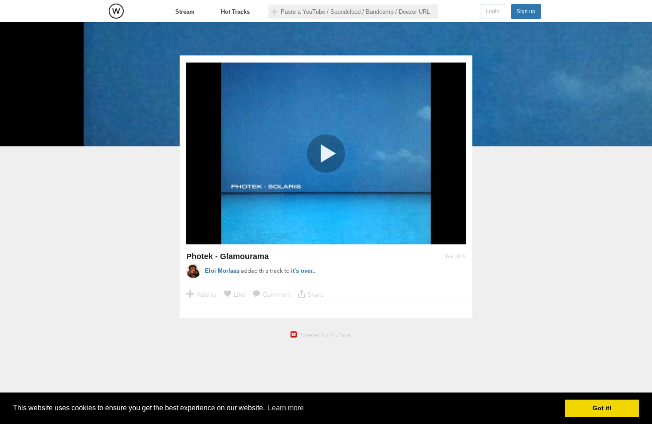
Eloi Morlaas (222, 270)
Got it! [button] (602, 408)
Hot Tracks (235, 11)
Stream (185, 11)
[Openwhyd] (116, 11)
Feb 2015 (456, 256)
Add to (206, 294)
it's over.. (303, 270)
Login (492, 11)
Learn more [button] (286, 408)
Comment (277, 294)
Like (239, 294)
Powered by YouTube (325, 334)
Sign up (526, 11)
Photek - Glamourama (227, 256)
